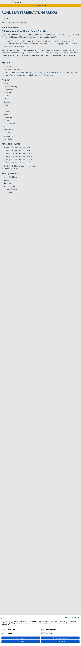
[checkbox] (3, 630)
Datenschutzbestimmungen (72, 617)
